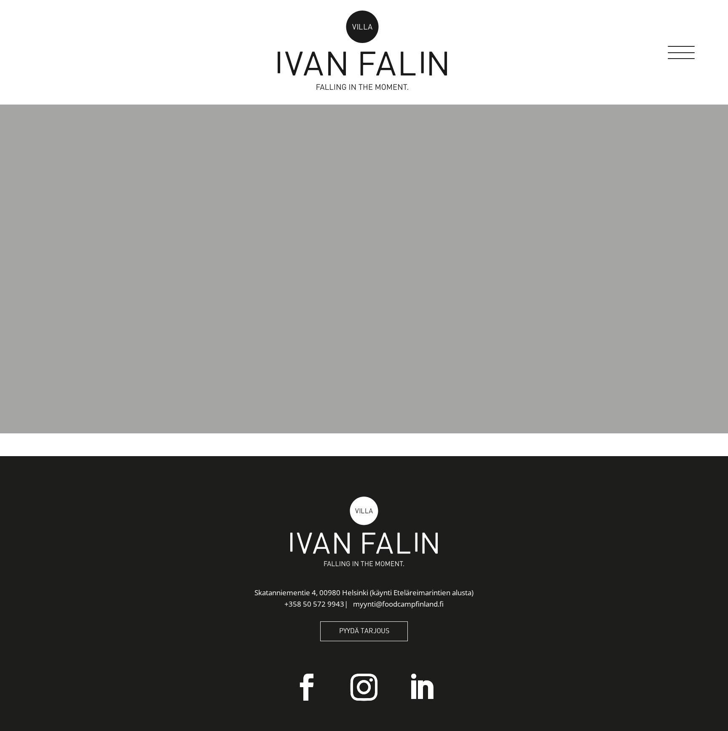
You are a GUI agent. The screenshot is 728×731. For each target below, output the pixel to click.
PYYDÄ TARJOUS (364, 631)
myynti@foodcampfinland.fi (398, 604)
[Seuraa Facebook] (307, 687)
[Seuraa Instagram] (364, 687)
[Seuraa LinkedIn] (421, 687)
